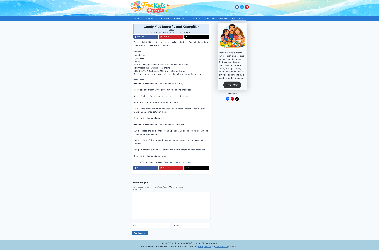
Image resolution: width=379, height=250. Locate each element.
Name (136, 225)
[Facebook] (237, 7)
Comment (137, 189)
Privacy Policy (204, 246)
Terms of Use (221, 246)
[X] (242, 7)
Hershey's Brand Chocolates (178, 162)
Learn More (232, 85)
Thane (155, 32)
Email (177, 225)
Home (171, 30)
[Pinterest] (247, 7)
